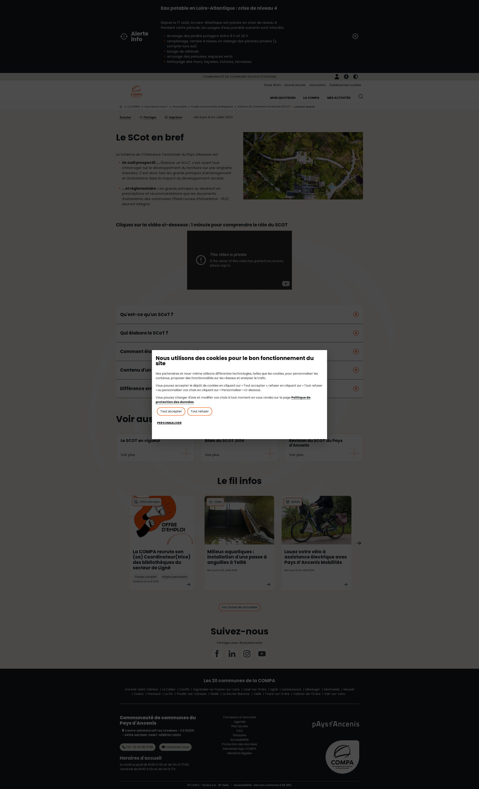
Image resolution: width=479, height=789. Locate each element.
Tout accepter (171, 411)
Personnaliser (169, 423)
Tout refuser (200, 411)
